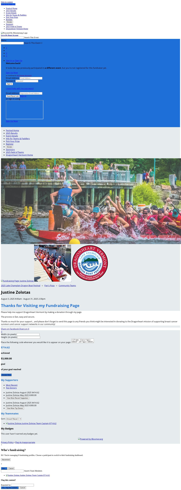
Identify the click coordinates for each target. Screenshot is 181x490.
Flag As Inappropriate (25, 442)
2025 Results (11, 11)
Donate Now (6, 375)
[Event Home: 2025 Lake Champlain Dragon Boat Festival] (90, 281)
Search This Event (31, 37)
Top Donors (11, 387)
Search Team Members (33, 471)
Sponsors (9, 24)
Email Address (12, 78)
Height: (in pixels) (9, 337)
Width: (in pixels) (8, 334)
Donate (9, 22)
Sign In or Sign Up (14, 60)
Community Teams (67, 285)
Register (9, 19)
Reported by (6, 485)
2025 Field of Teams (14, 26)
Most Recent (11, 385)
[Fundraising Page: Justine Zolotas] (17, 281)
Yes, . (4, 468)
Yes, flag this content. (10, 488)
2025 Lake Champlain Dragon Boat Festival (20, 285)
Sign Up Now (12, 72)
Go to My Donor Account (9, 35)
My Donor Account (24, 75)
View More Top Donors (15, 408)
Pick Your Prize (12, 17)
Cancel (11, 468)
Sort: (3, 418)
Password (10, 81)
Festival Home (11, 8)
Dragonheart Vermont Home (17, 29)
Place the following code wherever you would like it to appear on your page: (36, 342)
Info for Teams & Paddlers (16, 15)
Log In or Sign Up (8, 4)
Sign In (23, 96)
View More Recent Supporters (17, 398)
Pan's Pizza (49, 285)
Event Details (11, 13)
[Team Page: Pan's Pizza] (53, 281)
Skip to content (7, 2)
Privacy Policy (7, 442)
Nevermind (6, 460)
